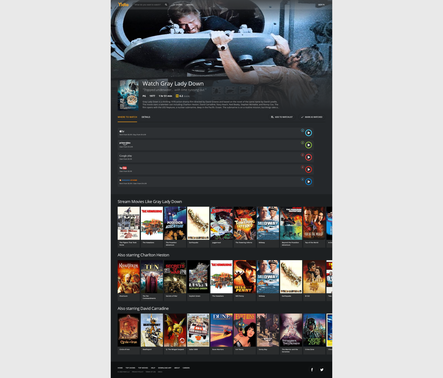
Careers (186, 368)
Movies (190, 4)
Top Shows (130, 368)
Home (120, 368)
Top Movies (143, 368)
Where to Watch (127, 117)
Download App (164, 368)
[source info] (302, 130)
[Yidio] (123, 5)
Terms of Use (151, 372)
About (177, 368)
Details (146, 117)
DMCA (160, 372)
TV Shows (177, 4)
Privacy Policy (137, 372)
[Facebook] (312, 369)
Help (153, 368)
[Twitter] (321, 369)
